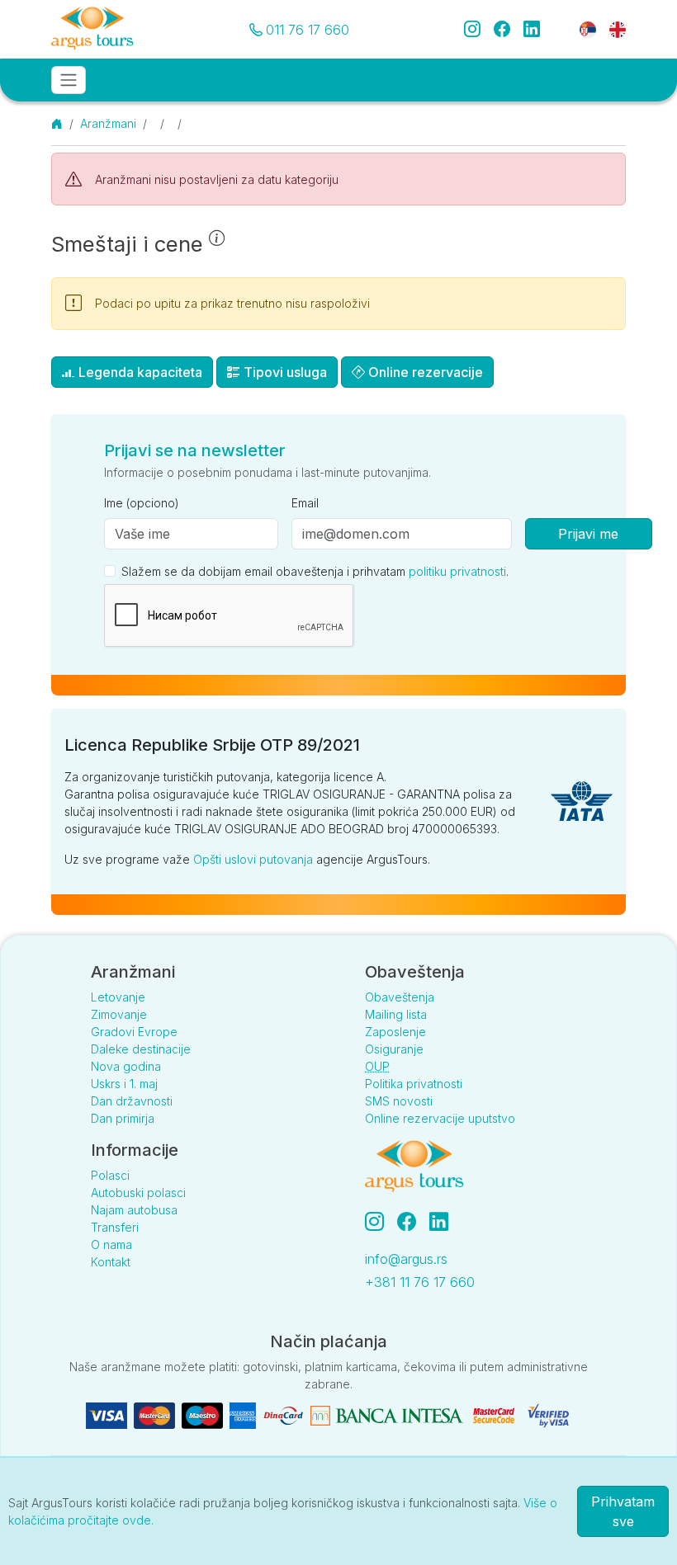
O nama (111, 1244)
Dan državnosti (132, 1101)
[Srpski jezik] (588, 28)
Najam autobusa (134, 1210)
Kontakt (110, 1262)
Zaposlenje (395, 1032)
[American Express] (242, 1414)
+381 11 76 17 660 (420, 1282)
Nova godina (126, 1066)
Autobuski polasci (138, 1193)
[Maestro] (202, 1414)
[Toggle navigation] (68, 80)
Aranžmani (108, 123)
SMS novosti (399, 1101)
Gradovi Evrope (134, 1032)
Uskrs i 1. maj (124, 1084)
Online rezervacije (424, 372)
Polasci (110, 1175)
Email (305, 503)
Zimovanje (119, 1014)
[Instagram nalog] (381, 1221)
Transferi (115, 1227)
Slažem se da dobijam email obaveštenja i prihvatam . (315, 571)
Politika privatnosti (413, 1084)
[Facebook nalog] (413, 1221)
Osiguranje (394, 1049)
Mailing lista (396, 1014)
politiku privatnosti (457, 571)
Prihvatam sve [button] (623, 1511)
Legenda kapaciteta (138, 372)
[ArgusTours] (92, 29)
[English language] (611, 28)
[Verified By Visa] (548, 1414)
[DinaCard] (283, 1414)
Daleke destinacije (141, 1049)
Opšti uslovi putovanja (253, 859)
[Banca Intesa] (386, 1414)
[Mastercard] (154, 1414)
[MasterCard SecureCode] (493, 1414)
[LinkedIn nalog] (440, 1221)
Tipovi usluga (283, 372)
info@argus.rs (406, 1259)
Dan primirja (122, 1118)
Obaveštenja (399, 997)
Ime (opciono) (141, 503)
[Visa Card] (106, 1414)
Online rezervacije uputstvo (440, 1118)
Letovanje (118, 997)
